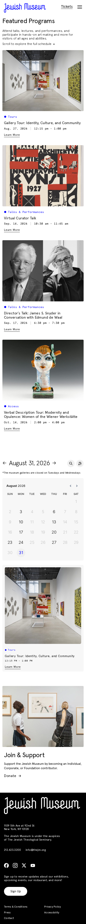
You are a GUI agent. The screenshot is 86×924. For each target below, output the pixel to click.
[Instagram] (15, 865)
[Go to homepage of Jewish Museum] (25, 8)
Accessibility (51, 912)
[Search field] (71, 463)
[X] (24, 865)
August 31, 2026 (29, 463)
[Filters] (80, 463)
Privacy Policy (52, 907)
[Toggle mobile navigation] (79, 7)
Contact (9, 918)
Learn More (13, 667)
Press (7, 912)
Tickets (67, 7)
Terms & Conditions (16, 907)
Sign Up (15, 891)
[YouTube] (32, 865)
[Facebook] (6, 865)
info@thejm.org (36, 850)
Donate (12, 776)
